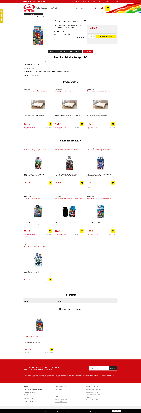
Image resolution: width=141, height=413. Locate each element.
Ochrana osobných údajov (93, 395)
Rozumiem (116, 410)
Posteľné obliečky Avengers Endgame (98, 150)
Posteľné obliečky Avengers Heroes (35, 150)
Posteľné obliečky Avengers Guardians (99, 198)
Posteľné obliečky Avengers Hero (34, 198)
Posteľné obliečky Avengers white (34, 246)
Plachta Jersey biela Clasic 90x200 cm (98, 91)
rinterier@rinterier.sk (30, 1)
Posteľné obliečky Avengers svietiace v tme (68, 198)
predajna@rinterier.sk (61, 402)
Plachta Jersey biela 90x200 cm (64, 91)
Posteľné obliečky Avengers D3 (34, 336)
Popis (51, 51)
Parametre (87, 51)
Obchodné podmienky (92, 392)
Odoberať (112, 368)
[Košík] (108, 8)
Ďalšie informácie (100, 411)
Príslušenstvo (61, 51)
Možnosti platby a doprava (93, 389)
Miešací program (97, 1)
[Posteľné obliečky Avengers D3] (38, 36)
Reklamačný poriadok (92, 400)
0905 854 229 (41, 1)
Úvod (25, 16)
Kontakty (116, 1)
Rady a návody (75, 1)
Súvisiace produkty (75, 51)
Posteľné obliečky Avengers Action (66, 150)
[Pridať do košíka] (50, 124)
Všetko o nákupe (107, 1)
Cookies (88, 397)
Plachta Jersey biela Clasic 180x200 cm (36, 91)
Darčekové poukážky (86, 1)
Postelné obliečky (31, 16)
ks (91, 36)
